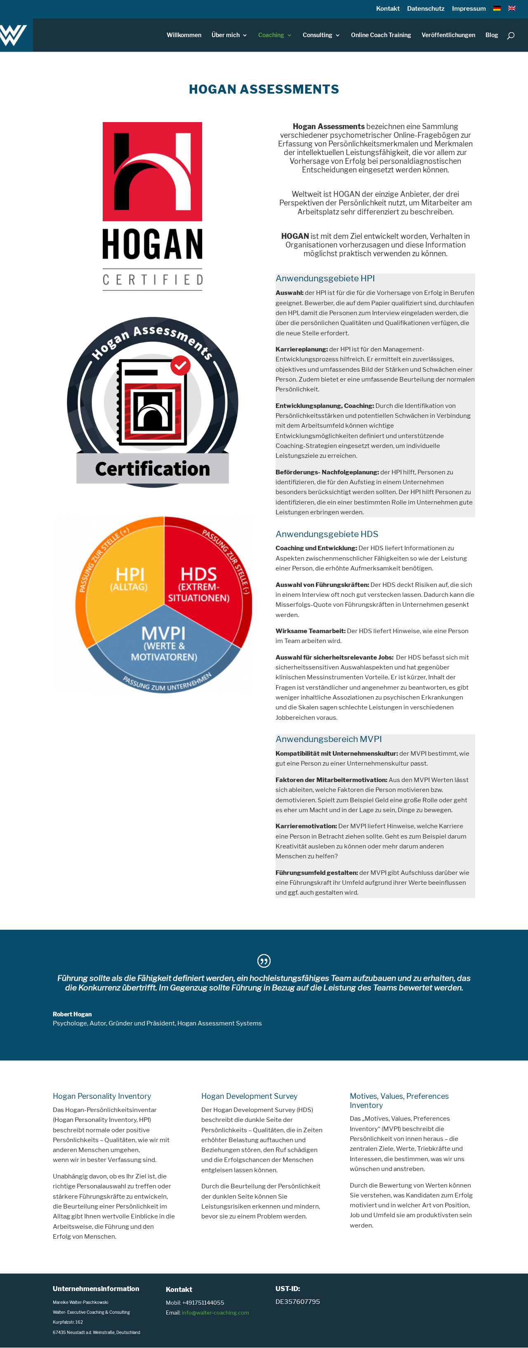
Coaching (271, 35)
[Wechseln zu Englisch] (512, 11)
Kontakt (388, 8)
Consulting (317, 35)
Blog (492, 35)
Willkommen (184, 35)
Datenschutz (426, 8)
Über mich (226, 35)
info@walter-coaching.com (215, 1312)
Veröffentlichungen (448, 35)
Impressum (469, 8)
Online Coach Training (381, 35)
